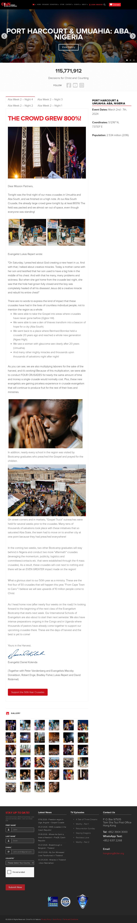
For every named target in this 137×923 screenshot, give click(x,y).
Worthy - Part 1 (82, 824)
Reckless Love (82, 837)
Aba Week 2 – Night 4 (20, 99)
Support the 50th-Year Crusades (27, 692)
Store (62, 4)
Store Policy (57, 919)
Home (39, 4)
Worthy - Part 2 (82, 842)
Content (68, 4)
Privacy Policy (46, 919)
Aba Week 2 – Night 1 (50, 105)
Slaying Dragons (83, 833)
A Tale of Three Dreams (86, 819)
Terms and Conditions (70, 919)
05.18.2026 (51, 837)
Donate (116, 4)
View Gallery (68, 47)
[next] (133, 36)
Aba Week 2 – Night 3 (50, 99)
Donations (54, 4)
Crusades (45, 4)
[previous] (4, 36)
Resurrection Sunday (85, 828)
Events (76, 4)
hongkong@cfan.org (113, 853)
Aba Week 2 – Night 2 (20, 105)
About (84, 4)
